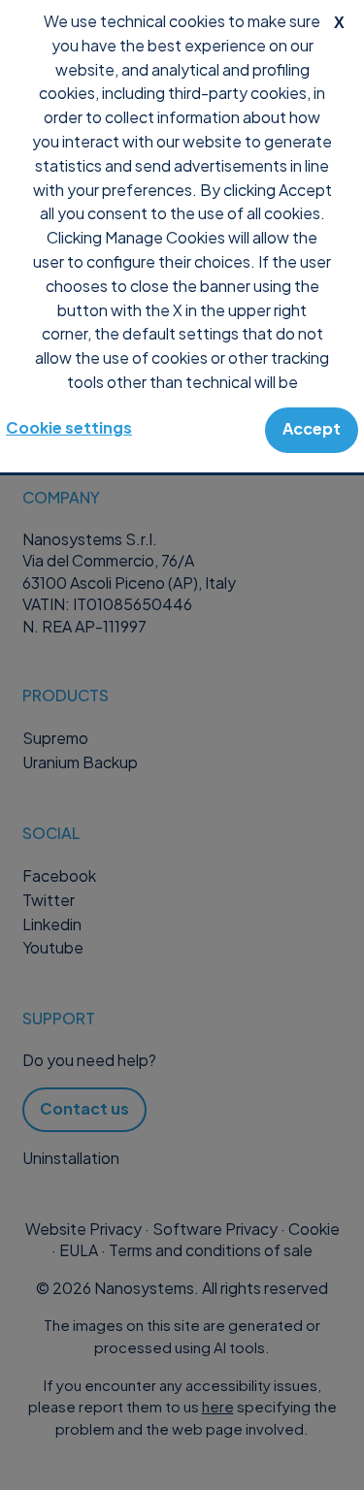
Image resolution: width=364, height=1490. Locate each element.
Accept (311, 428)
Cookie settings (69, 427)
